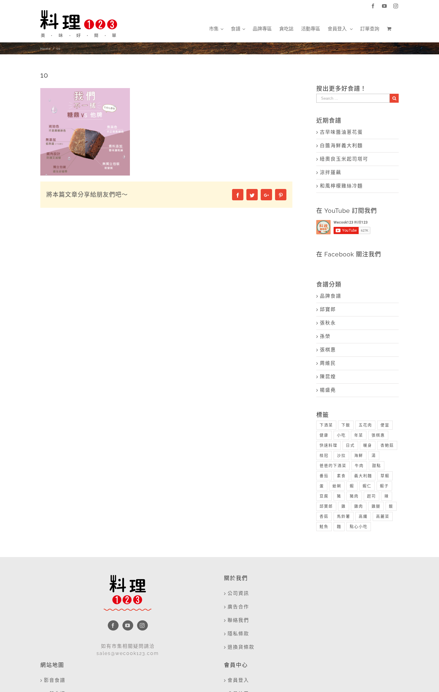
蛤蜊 (336, 486)
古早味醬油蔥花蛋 (341, 132)
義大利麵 (363, 475)
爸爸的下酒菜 (333, 465)
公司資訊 (238, 593)
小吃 (341, 435)
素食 (341, 475)
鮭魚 (324, 526)
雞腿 (376, 506)
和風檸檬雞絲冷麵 (341, 186)
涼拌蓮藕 (330, 172)
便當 (384, 425)
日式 (350, 445)
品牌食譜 (330, 296)
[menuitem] (216, 29)
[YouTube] (127, 625)
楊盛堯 (328, 390)
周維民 (328, 363)
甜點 (376, 465)
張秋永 (328, 323)
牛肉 (359, 465)
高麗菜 (382, 516)
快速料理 (328, 445)
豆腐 (324, 496)
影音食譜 (54, 680)
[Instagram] (142, 625)
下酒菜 (326, 425)
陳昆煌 (328, 376)
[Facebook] (113, 625)
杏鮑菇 (387, 445)
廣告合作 (238, 607)
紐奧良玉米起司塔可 (344, 159)
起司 (371, 496)
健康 (324, 435)
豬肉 (354, 496)
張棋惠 (328, 350)
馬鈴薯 (343, 516)
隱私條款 (238, 633)
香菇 (324, 516)
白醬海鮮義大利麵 (341, 145)
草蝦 (384, 475)
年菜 (358, 435)
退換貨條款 (241, 647)
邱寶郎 (328, 309)
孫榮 (325, 336)
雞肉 (358, 506)
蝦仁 (367, 486)
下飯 (345, 425)
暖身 (367, 445)
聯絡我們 (238, 620)
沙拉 (341, 455)
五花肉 (365, 425)
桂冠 (324, 455)
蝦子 (384, 486)
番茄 (324, 475)
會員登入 (238, 680)
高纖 (363, 516)
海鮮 (358, 455)
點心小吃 (359, 526)
